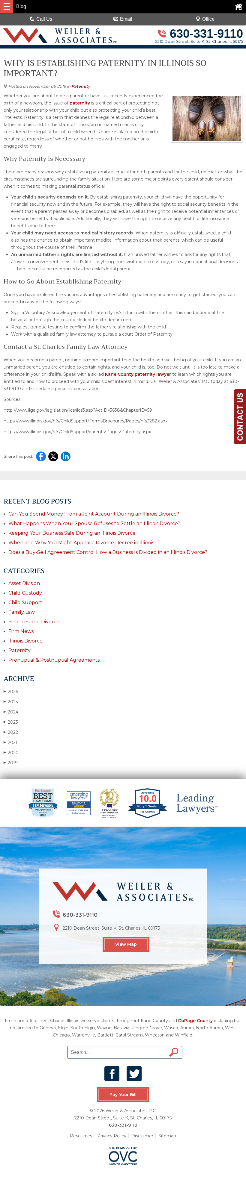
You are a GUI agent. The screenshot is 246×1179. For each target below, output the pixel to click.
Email (126, 19)
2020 (11, 752)
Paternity (80, 86)
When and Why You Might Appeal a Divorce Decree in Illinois (81, 542)
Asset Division (24, 583)
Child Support (25, 602)
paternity (80, 103)
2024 (11, 712)
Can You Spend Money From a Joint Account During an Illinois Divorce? (93, 514)
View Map (126, 944)
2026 (11, 691)
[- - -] (6, 6)
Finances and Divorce (33, 622)
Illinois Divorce (25, 641)
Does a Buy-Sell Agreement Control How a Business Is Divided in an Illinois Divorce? (107, 552)
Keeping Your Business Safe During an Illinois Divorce (72, 533)
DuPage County (195, 1020)
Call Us (44, 19)
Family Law (21, 612)
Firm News (21, 631)
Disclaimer (142, 1136)
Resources (81, 1136)
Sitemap (167, 1136)
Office (208, 19)
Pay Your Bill (123, 1094)
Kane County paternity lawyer (138, 374)
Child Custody (25, 593)
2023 (11, 722)
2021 (10, 742)
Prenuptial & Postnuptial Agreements (54, 660)
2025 (11, 701)
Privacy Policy (111, 1136)
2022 (11, 732)
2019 (11, 763)
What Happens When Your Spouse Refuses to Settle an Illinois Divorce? (94, 523)
